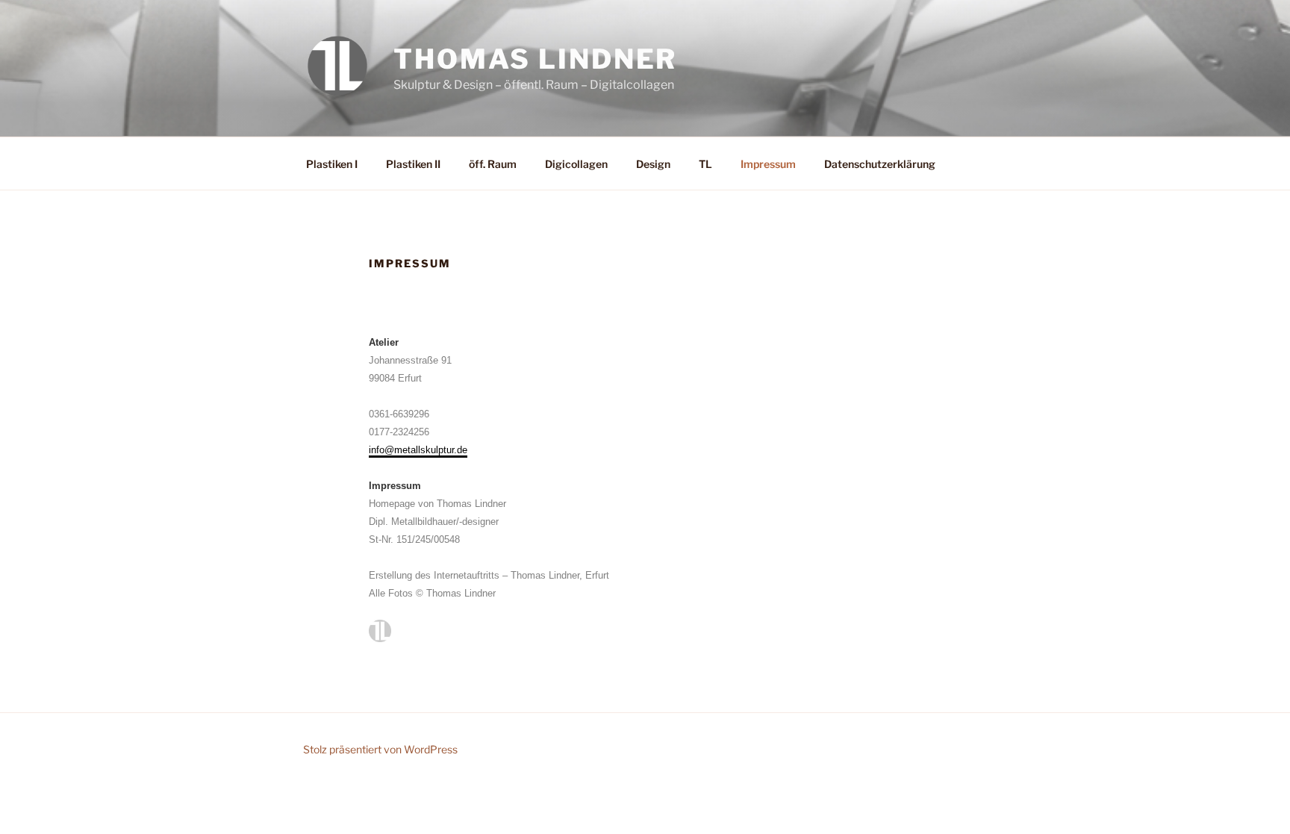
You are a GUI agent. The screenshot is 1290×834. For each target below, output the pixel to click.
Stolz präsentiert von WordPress (380, 749)
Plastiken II (413, 164)
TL (705, 164)
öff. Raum (493, 164)
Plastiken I (332, 164)
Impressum (768, 164)
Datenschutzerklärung (879, 164)
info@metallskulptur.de (418, 449)
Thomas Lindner (535, 59)
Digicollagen (576, 164)
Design (653, 164)
